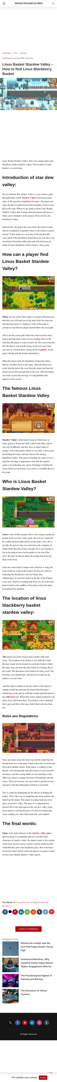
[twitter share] (10, 911)
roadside (42, 349)
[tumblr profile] (46, 1023)
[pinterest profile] (25, 1023)
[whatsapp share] (27, 912)
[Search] (52, 3)
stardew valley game (41, 833)
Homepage (6, 53)
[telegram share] (45, 912)
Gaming (23, 53)
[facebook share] (5, 912)
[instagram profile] (39, 1023)
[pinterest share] (15, 912)
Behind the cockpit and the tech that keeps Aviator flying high (37, 947)
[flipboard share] (51, 911)
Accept (43, 1078)
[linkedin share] (21, 912)
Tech (15, 53)
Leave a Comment (28, 929)
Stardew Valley (29, 197)
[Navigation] (3, 3)
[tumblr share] (39, 912)
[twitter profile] (10, 1023)
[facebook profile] (17, 1023)
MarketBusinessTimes (29, 3)
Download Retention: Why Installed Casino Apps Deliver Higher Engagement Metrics (37, 963)
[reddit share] (33, 912)
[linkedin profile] (32, 1023)
